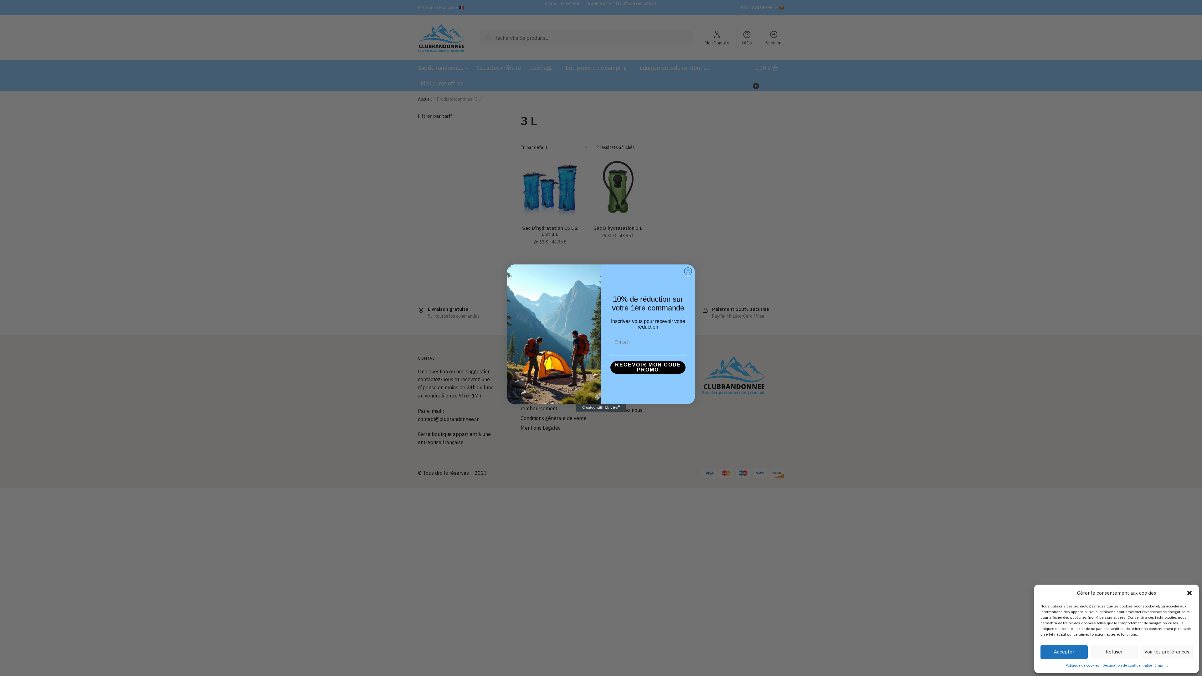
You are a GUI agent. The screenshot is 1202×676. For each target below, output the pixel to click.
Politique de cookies (1082, 665)
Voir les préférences (1166, 652)
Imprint (1161, 665)
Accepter (1064, 652)
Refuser (1114, 652)
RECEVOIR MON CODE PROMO (648, 367)
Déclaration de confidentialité (1127, 665)
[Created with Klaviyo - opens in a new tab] (601, 408)
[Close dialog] (688, 271)
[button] (1189, 593)
